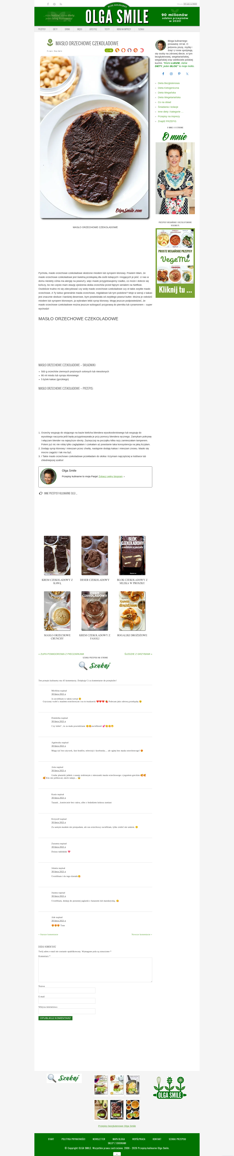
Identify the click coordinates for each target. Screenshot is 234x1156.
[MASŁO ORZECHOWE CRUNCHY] (57, 630)
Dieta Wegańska (167, 92)
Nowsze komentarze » (142, 934)
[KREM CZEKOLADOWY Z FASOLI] (94, 630)
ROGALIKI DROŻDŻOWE (132, 635)
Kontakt (157, 1139)
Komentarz (44, 956)
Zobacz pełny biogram (111, 476)
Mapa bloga (119, 1139)
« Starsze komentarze (48, 934)
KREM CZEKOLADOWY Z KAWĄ (57, 581)
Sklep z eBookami (117, 1143)
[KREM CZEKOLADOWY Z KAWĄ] (57, 574)
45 (111, 50)
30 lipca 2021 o (58, 694)
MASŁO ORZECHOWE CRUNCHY (57, 636)
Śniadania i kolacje (168, 107)
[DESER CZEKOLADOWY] (94, 574)
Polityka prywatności (73, 1139)
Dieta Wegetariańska (169, 97)
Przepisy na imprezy (169, 116)
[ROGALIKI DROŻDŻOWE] (132, 630)
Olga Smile (58, 51)
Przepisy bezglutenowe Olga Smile (117, 1126)
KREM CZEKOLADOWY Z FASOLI (94, 636)
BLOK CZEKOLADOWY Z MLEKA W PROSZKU (132, 581)
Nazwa (41, 986)
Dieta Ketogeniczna (168, 88)
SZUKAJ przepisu (177, 1139)
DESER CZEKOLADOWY (94, 580)
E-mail (41, 996)
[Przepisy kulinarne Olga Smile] (117, 16)
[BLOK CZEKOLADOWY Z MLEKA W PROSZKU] (132, 574)
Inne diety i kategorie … (170, 111)
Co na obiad (164, 102)
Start (51, 1139)
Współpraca (138, 1139)
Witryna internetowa (47, 1007)
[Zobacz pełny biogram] (124, 476)
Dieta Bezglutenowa (169, 83)
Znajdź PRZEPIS (167, 121)
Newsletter (99, 1139)
